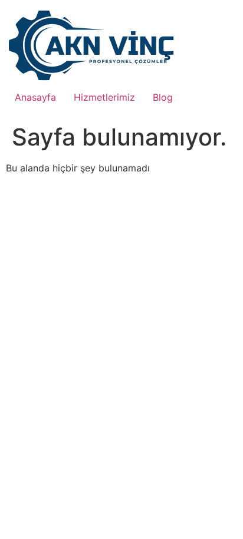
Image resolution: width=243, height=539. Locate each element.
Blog (163, 97)
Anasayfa (35, 97)
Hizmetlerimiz (104, 97)
